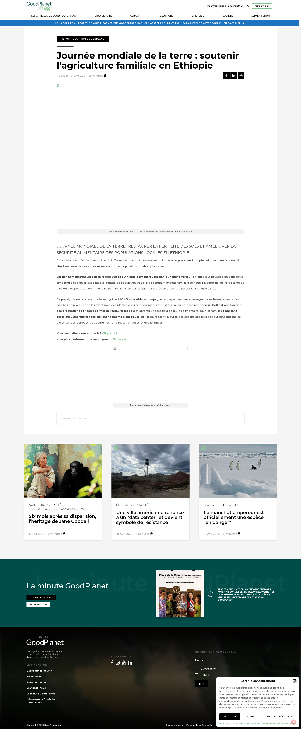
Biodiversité (103, 15)
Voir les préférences (280, 717)
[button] (294, 681)
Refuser (252, 717)
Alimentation (260, 15)
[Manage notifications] (293, 722)
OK (201, 684)
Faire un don (261, 6)
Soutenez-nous (36, 687)
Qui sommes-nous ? (39, 670)
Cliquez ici (109, 333)
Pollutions (165, 15)
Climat (134, 15)
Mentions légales (174, 725)
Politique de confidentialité (278, 723)
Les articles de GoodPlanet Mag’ (53, 15)
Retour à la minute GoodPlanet (83, 39)
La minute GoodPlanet (40, 693)
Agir (32, 504)
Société (227, 15)
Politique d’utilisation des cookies (239, 723)
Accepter (230, 717)
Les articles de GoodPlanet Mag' (60, 508)
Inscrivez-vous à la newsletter (225, 6)
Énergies (198, 15)
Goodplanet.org (41, 597)
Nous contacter (36, 682)
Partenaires (33, 676)
